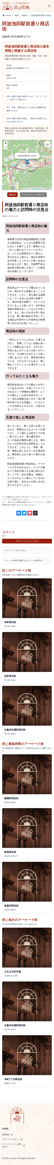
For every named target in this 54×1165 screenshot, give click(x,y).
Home (8, 15)
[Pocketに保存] (29, 513)
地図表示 (12, 194)
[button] (27, 162)
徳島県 (24, 15)
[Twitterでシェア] (24, 513)
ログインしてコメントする (27, 541)
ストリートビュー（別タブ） (33, 194)
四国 (16, 15)
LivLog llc (13, 1158)
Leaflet (25, 189)
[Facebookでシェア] (18, 513)
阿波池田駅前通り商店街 (41, 15)
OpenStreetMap (36, 189)
